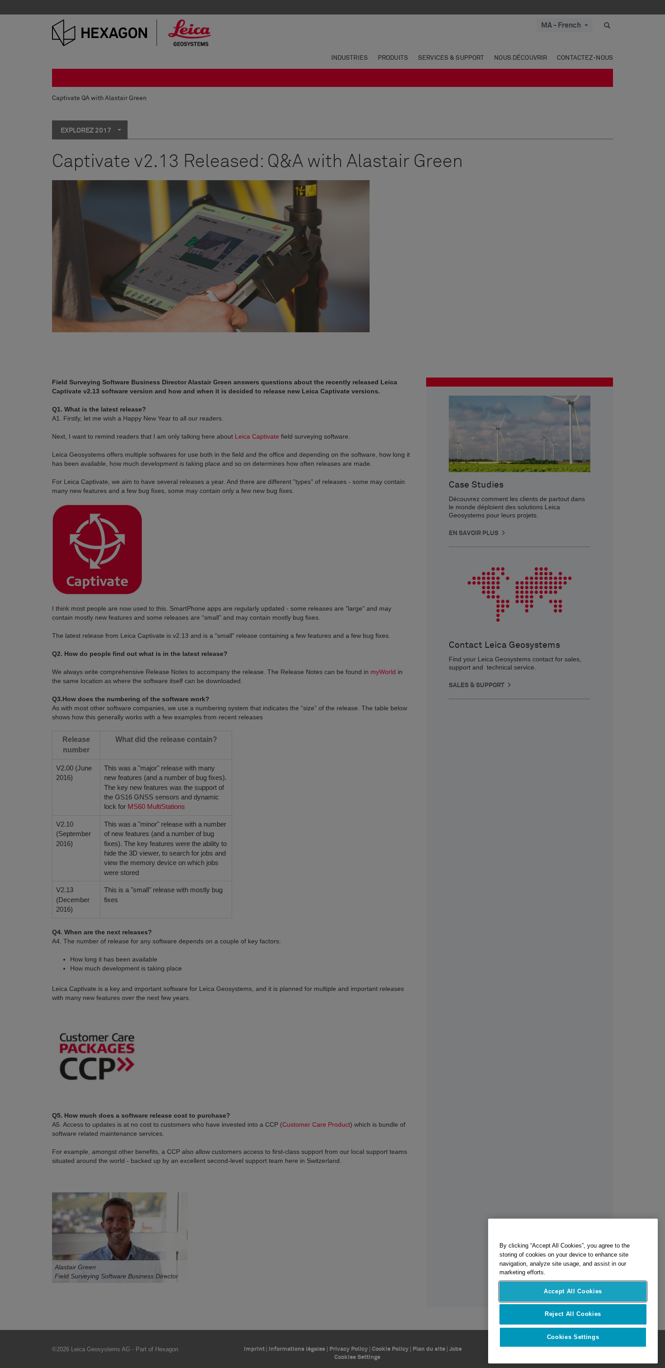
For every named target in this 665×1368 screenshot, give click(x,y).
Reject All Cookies (573, 1314)
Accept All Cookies (573, 1291)
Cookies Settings (573, 1337)
